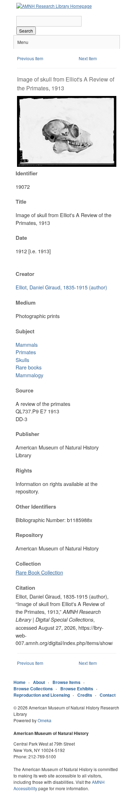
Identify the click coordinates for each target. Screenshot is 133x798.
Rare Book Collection (39, 572)
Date (21, 238)
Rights (24, 470)
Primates (26, 352)
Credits (84, 695)
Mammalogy (29, 375)
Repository (29, 535)
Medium (25, 302)
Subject (25, 331)
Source (24, 390)
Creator (25, 274)
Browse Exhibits (76, 688)
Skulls (22, 359)
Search (26, 31)
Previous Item (30, 58)
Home (19, 682)
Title (21, 201)
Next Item (88, 58)
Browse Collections (33, 688)
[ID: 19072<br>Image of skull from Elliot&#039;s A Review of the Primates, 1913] (66, 165)
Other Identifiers (36, 506)
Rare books (28, 367)
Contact (108, 695)
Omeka (44, 720)
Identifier (27, 173)
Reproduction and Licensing (41, 695)
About (39, 682)
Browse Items (66, 682)
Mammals (27, 344)
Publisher (27, 434)
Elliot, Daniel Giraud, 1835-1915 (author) (61, 287)
